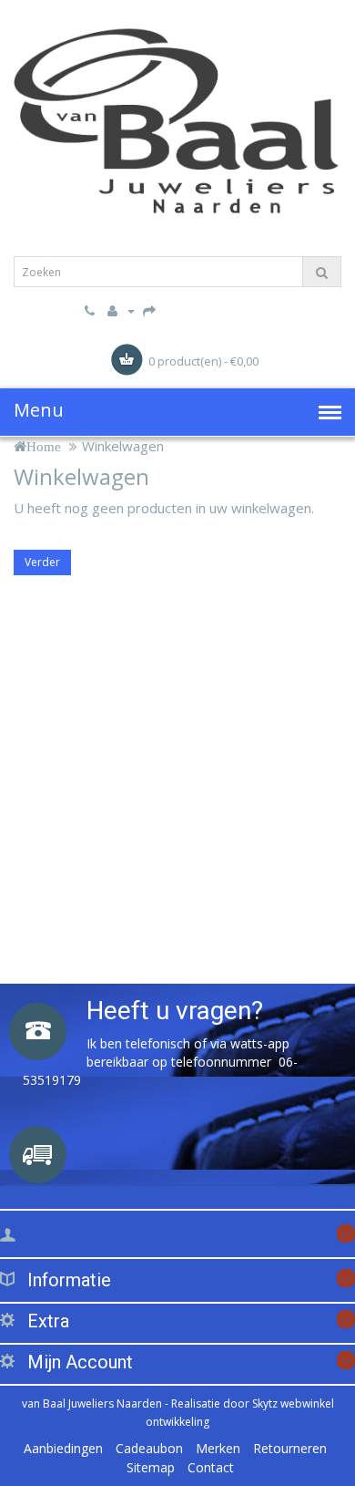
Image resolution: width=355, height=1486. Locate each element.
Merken (218, 1448)
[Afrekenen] (149, 310)
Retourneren (290, 1448)
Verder (42, 562)
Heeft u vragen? (174, 1011)
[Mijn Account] (119, 310)
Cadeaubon (149, 1448)
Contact (211, 1467)
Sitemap (151, 1467)
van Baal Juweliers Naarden (92, 1403)
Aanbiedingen (63, 1448)
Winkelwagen (123, 446)
